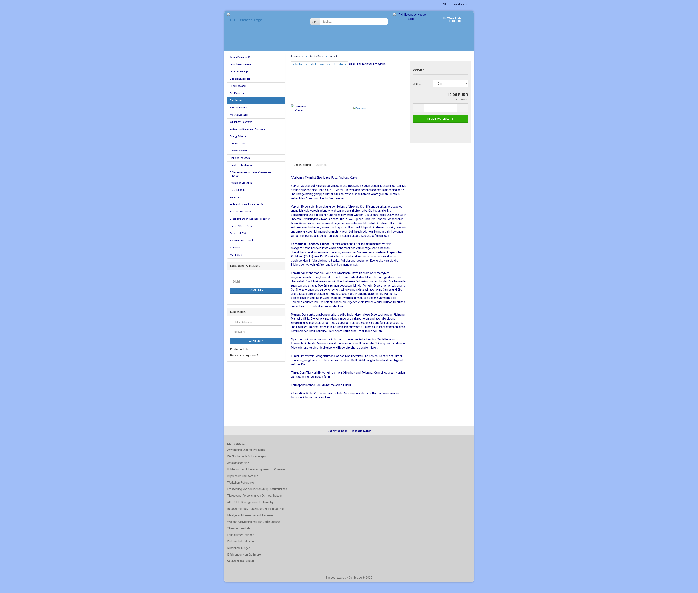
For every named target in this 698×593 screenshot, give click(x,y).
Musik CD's (236, 254)
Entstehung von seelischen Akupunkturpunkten (257, 489)
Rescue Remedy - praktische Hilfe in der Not (255, 508)
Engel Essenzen (238, 86)
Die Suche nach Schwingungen (246, 456)
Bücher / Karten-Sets (241, 226)
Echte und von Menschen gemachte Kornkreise (257, 469)
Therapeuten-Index (239, 528)
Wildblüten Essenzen (241, 122)
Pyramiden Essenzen (241, 182)
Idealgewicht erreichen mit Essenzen (250, 515)
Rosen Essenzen (239, 150)
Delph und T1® (238, 233)
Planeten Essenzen (240, 158)
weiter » (325, 64)
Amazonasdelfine (238, 463)
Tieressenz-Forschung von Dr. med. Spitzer (254, 495)
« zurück (311, 64)
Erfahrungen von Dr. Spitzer (244, 554)
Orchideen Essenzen (241, 64)
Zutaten (321, 165)
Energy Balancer (238, 136)
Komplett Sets (237, 190)
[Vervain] (359, 108)
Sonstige (235, 247)
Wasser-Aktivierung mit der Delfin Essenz (253, 522)
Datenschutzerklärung (241, 541)
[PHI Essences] (266, 20)
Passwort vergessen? (244, 355)
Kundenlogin (460, 4)
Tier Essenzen (237, 143)
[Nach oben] (688, 587)
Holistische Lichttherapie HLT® (246, 204)
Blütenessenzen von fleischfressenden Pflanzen (250, 174)
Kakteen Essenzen (239, 107)
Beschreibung (302, 165)
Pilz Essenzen (237, 93)
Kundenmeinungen (238, 548)
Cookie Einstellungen (240, 560)
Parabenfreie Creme (240, 211)
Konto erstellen (240, 349)
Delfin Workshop (239, 71)
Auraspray (235, 197)
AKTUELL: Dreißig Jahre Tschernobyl (250, 502)
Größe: (417, 83)
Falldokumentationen (240, 535)
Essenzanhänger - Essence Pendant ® (250, 218)
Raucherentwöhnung (241, 165)
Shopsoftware (335, 577)
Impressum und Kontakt (242, 476)
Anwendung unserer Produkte (246, 450)
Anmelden (256, 290)
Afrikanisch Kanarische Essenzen (247, 129)
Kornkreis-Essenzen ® (242, 240)
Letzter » (340, 64)
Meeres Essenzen (239, 114)
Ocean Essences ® (240, 57)
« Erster (298, 64)
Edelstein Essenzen (240, 78)
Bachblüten (236, 100)
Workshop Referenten (241, 482)
